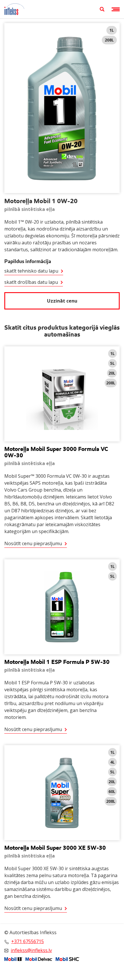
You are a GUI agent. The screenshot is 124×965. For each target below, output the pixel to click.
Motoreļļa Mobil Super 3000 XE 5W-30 (55, 847)
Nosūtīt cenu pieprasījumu (33, 543)
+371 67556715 (27, 941)
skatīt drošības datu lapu (31, 282)
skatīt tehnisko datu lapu (31, 271)
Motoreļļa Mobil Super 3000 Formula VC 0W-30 (56, 452)
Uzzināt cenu (62, 301)
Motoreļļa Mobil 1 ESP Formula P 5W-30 (57, 661)
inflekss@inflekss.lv (31, 950)
